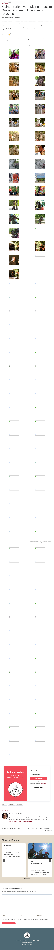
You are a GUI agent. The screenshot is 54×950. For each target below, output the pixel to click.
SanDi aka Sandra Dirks (8, 17)
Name (4, 915)
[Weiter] (50, 860)
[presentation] (40, 851)
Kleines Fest (11, 804)
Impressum (23, 944)
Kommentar (5, 896)
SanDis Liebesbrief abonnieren (26, 821)
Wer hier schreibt (13, 821)
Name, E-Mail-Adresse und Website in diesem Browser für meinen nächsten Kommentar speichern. (26, 919)
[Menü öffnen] (50, 3)
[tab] (24, 878)
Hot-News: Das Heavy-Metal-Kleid (11, 827)
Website (39, 915)
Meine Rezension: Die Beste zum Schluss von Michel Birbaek (40, 828)
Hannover (4, 804)
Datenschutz (43, 783)
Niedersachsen (19, 804)
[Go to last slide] (4, 860)
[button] (15, 790)
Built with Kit (38, 787)
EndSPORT (7, 846)
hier (34, 784)
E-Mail (22, 915)
